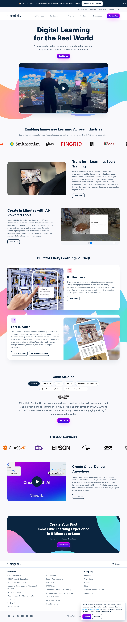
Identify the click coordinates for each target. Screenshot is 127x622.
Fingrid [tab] (69, 383)
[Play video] (63, 88)
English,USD (84, 9)
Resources (97, 16)
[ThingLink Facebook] (26, 616)
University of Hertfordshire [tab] (87, 383)
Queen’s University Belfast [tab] (51, 389)
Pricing (71, 16)
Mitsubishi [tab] (33, 383)
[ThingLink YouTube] (31, 616)
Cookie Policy (94, 609)
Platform (83, 16)
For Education (56, 16)
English (117, 564)
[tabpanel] (63, 409)
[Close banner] (124, 3)
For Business (38, 16)
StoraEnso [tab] (47, 383)
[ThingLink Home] (14, 15)
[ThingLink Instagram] (8, 616)
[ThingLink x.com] (13, 616)
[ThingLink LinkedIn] (22, 616)
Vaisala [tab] (58, 383)
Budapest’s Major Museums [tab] (75, 389)
